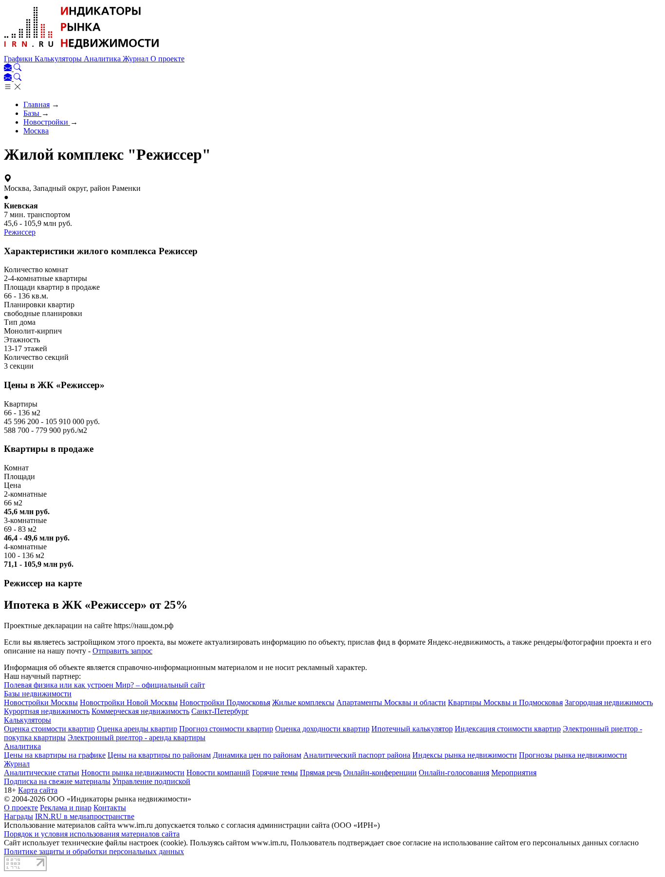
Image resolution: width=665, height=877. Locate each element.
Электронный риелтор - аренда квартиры (136, 737)
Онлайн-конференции (380, 772)
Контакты (109, 807)
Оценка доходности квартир (322, 729)
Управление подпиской (151, 781)
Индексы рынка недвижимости (464, 755)
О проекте (167, 59)
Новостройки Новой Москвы (129, 702)
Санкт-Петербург (220, 711)
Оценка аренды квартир (137, 729)
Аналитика (103, 59)
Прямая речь (320, 772)
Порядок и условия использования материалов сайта (92, 834)
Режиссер (20, 232)
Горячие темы (275, 772)
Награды (18, 816)
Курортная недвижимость (47, 711)
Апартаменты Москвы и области (391, 702)
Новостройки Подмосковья (225, 702)
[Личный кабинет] (9, 68)
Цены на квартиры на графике (55, 755)
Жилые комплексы (303, 702)
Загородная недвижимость (609, 702)
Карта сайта (37, 790)
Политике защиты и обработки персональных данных (94, 851)
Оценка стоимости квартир (49, 729)
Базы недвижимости (38, 694)
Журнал (136, 59)
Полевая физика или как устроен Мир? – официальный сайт (104, 685)
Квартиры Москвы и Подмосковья (505, 702)
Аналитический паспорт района (356, 755)
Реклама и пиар (66, 807)
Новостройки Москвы (41, 702)
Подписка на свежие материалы (57, 781)
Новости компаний (218, 772)
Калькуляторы (59, 59)
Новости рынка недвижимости (133, 772)
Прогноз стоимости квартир (226, 729)
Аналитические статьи (41, 772)
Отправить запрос (122, 651)
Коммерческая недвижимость (140, 711)
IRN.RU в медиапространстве (84, 816)
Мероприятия (513, 772)
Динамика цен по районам (257, 755)
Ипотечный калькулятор (412, 729)
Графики (19, 59)
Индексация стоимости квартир (508, 729)
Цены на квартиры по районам (159, 755)
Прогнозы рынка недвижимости (573, 755)
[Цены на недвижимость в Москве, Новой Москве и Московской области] (82, 50)
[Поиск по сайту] (17, 68)
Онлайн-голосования (454, 772)
